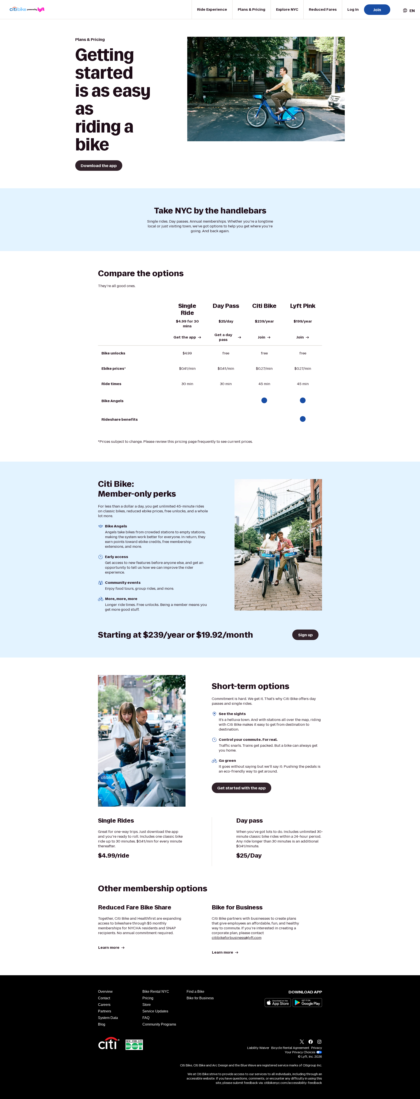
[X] (301, 1042)
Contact (104, 998)
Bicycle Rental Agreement (290, 1048)
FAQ (145, 1018)
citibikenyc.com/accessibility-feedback (293, 1083)
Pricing (147, 998)
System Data (108, 1018)
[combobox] (408, 10)
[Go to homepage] (29, 9)
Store (146, 1005)
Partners (104, 1011)
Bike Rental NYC (155, 991)
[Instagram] (319, 1042)
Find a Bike (195, 991)
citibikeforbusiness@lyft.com (236, 937)
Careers (104, 1005)
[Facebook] (310, 1042)
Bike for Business (200, 998)
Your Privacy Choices (300, 1052)
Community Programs (159, 1024)
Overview (105, 991)
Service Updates (155, 1011)
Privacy (316, 1048)
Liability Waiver (258, 1048)
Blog (101, 1024)
